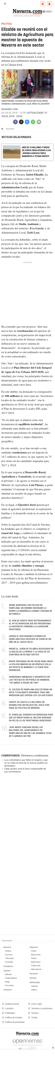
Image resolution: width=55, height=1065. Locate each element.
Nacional (34, 973)
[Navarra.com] (27, 11)
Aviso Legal (36, 1004)
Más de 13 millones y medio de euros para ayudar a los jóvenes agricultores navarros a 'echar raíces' (36, 152)
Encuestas (9, 985)
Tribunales (9, 958)
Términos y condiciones (34, 755)
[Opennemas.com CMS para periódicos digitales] (27, 1044)
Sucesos (8, 955)
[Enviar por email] (39, 121)
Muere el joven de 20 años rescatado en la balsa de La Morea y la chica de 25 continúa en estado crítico (31, 652)
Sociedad (9, 962)
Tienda (34, 1017)
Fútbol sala (35, 965)
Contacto (9, 1008)
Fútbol (33, 951)
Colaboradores (11, 978)
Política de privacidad (14, 1022)
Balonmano (35, 962)
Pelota (33, 958)
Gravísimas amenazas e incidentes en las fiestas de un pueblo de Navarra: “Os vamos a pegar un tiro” (29, 680)
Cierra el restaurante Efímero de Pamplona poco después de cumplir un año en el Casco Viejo (30, 639)
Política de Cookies (13, 1017)
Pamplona (8, 966)
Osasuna (8, 990)
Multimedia (35, 982)
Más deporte (36, 969)
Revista (33, 978)
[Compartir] (15, 121)
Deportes (34, 947)
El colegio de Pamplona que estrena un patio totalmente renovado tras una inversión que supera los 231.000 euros (31, 692)
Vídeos (34, 990)
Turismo (35, 1013)
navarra (10, 129)
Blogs (7, 982)
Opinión (7, 970)
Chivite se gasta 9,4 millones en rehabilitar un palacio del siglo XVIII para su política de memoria (29, 705)
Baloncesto (35, 955)
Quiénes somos (12, 1004)
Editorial (8, 974)
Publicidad (10, 1013)
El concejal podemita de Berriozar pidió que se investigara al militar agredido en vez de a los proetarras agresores (31, 718)
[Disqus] (27, 815)
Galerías (34, 986)
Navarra (7, 947)
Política (8, 951)
